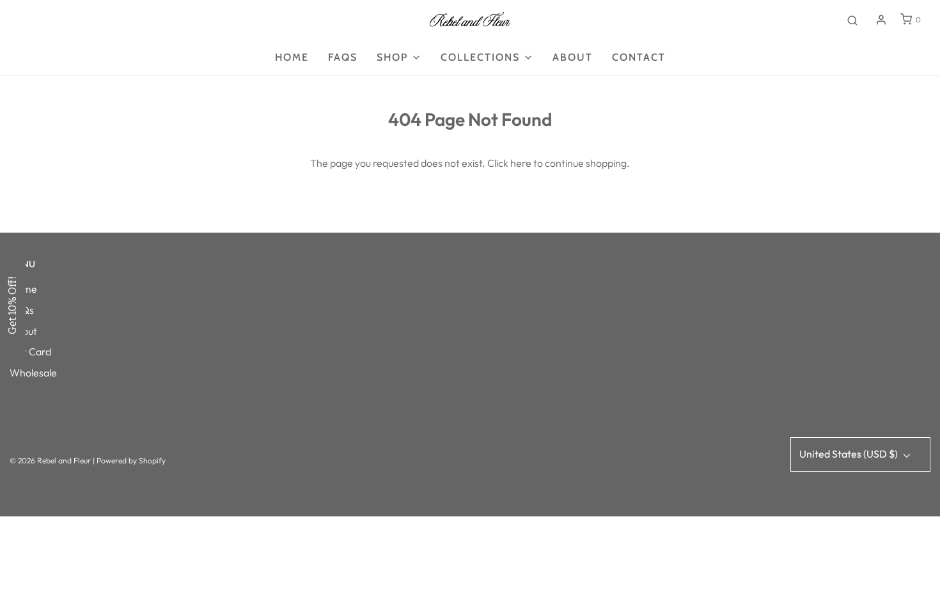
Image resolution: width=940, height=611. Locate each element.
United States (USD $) (849, 453)
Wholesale (33, 372)
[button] (13, 305)
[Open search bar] (852, 20)
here (520, 163)
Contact (639, 57)
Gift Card (30, 351)
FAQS (342, 57)
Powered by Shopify (131, 460)
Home (292, 57)
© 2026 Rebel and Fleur (51, 460)
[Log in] (881, 20)
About (572, 57)
